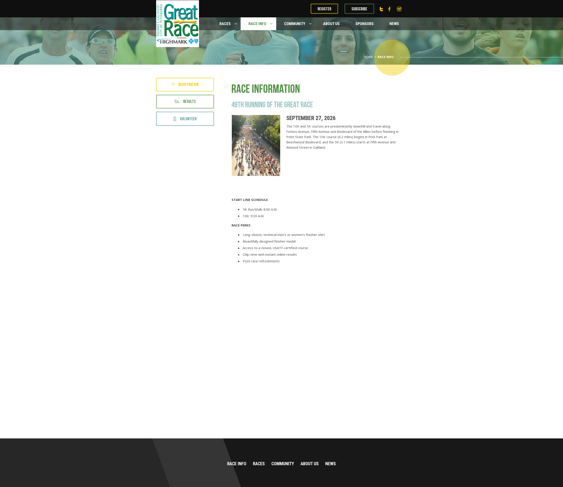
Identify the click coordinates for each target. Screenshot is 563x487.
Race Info (257, 23)
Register (324, 9)
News (394, 23)
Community (294, 23)
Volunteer (188, 119)
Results (189, 101)
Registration (188, 84)
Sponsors (364, 23)
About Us (331, 23)
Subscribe (359, 9)
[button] (236, 23)
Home (368, 57)
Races (225, 23)
